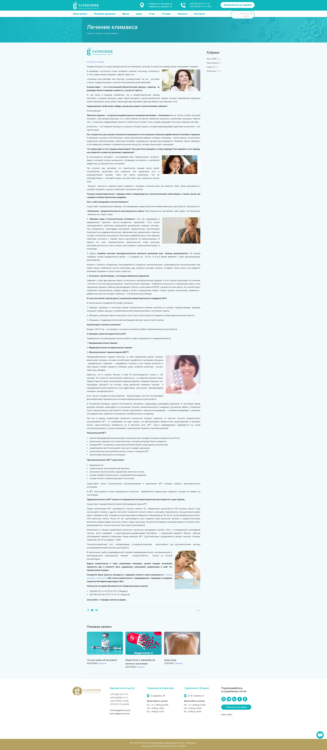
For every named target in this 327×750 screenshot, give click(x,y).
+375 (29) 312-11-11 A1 (199, 4)
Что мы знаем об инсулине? (102, 660)
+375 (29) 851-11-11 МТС (200, 6)
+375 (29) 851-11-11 (119, 697)
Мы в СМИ (211, 59)
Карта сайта (226, 714)
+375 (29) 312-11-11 (119, 694)
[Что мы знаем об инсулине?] (105, 643)
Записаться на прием (237, 4)
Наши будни (212, 63)
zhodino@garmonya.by (120, 710)
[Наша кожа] (182, 643)
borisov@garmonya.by (120, 713)
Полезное (98, 33)
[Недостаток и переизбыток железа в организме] (143, 643)
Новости (211, 67)
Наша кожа (170, 660)
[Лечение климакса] (100, 52)
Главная (90, 33)
